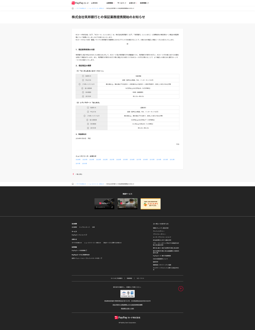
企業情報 (109, 3)
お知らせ (132, 3)
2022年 (105, 159)
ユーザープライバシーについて (162, 237)
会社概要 (74, 227)
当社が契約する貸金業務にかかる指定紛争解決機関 (127, 305)
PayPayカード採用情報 (78, 250)
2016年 (145, 159)
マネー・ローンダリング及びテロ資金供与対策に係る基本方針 (166, 244)
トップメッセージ (84, 227)
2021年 (112, 159)
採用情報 (143, 3)
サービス (120, 3)
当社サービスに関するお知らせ (112, 242)
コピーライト (140, 278)
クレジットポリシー (159, 231)
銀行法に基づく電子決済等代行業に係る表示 (166, 248)
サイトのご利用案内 (117, 278)
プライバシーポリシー (159, 234)
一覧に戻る (78, 174)
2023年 (98, 159)
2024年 (91, 159)
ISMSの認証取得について (160, 259)
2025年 (84, 159)
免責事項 (129, 278)
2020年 (118, 159)
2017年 (138, 159)
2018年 (132, 159)
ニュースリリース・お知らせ (96, 8)
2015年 (152, 159)
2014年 (158, 159)
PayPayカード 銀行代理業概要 (162, 256)
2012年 (172, 159)
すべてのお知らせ (81, 8)
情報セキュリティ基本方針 (161, 228)
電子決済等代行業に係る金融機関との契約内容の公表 (166, 252)
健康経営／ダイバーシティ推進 (162, 265)
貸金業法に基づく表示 (127, 308)
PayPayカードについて (78, 235)
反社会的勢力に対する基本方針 (162, 240)
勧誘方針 (155, 262)
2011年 (78, 163)
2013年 (165, 159)
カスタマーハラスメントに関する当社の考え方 (166, 268)
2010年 (84, 163)
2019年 (125, 159)
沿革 (93, 227)
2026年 (78, 159)
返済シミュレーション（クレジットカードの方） (86, 258)
